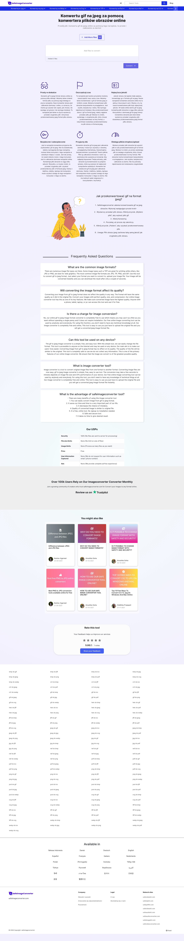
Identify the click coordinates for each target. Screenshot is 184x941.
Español (55, 856)
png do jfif (95, 774)
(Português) (82, 862)
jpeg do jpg (54, 733)
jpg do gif (94, 738)
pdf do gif (136, 759)
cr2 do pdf (54, 687)
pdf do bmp (95, 759)
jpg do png (13, 748)
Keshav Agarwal (60, 558)
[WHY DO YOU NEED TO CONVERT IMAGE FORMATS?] (92, 533)
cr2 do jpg (136, 687)
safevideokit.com (149, 897)
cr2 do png (95, 687)
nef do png (54, 759)
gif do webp (54, 702)
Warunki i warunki (84, 897)
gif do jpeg (13, 697)
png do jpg (13, 779)
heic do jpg (13, 713)
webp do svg (13, 830)
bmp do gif (13, 672)
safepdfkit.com (148, 905)
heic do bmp (95, 702)
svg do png (95, 805)
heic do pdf (137, 707)
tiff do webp (137, 815)
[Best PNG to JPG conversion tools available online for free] (60, 578)
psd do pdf (137, 789)
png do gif (12, 774)
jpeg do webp (55, 738)
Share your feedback (92, 651)
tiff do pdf (94, 815)
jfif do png (53, 723)
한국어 (106, 873)
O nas (113, 897)
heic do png (54, 713)
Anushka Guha (91, 558)
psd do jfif (136, 784)
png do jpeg (137, 774)
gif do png (136, 697)
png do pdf (95, 779)
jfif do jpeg (136, 718)
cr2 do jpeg (13, 687)
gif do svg (12, 702)
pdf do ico (12, 764)
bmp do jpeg (13, 677)
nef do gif (94, 748)
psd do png (95, 789)
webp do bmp (55, 820)
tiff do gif (53, 810)
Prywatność (82, 905)
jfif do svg (12, 728)
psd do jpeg (54, 789)
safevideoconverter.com (151, 924)
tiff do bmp (136, 805)
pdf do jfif (94, 764)
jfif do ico (94, 718)
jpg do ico (136, 738)
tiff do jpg (12, 815)
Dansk (82, 850)
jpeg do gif (54, 728)
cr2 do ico (136, 682)
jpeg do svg (95, 733)
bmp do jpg (137, 672)
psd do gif (12, 784)
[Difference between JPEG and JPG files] (60, 533)
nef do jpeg (54, 754)
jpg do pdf (136, 743)
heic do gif (136, 702)
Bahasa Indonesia (55, 850)
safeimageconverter (28, 930)
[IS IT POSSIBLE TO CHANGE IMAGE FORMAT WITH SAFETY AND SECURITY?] (123, 533)
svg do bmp (137, 794)
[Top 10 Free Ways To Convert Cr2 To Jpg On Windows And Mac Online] (123, 578)
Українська (106, 868)
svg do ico (54, 800)
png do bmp (95, 769)
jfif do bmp (13, 718)
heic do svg (95, 713)
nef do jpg (95, 754)
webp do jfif (95, 820)
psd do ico (54, 784)
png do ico (54, 774)
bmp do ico (95, 672)
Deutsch (106, 850)
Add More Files (90, 37)
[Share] (121, 3)
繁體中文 (82, 879)
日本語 (131, 873)
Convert (129, 66)
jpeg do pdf (137, 733)
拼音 (55, 879)
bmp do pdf (95, 677)
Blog (171, 3)
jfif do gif (53, 718)
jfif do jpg (12, 723)
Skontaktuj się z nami (118, 901)
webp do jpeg (137, 820)
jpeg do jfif (13, 733)
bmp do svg (137, 677)
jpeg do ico (95, 728)
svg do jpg (13, 805)
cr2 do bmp (54, 682)
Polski (55, 862)
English (131, 850)
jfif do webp (95, 723)
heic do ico (54, 707)
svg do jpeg (95, 800)
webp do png (96, 825)
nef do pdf (136, 754)
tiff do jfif (94, 810)
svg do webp (55, 805)
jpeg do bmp (137, 728)
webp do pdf (137, 825)
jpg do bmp (54, 743)
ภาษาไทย (82, 873)
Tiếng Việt (131, 862)
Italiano (107, 856)
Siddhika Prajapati (124, 605)
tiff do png (54, 815)
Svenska (106, 862)
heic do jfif (12, 707)
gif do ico (94, 692)
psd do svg (54, 794)
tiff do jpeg (136, 810)
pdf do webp (54, 769)
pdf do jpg (136, 764)
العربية (131, 868)
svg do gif (95, 794)
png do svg (54, 779)
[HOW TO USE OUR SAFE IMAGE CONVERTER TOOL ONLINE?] (92, 578)
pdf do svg (136, 769)
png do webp (137, 779)
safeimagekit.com (149, 920)
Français (82, 856)
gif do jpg (53, 697)
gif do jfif (136, 692)
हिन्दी (55, 873)
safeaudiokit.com (149, 912)
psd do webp (14, 794)
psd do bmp (95, 784)
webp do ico (13, 825)
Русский (82, 868)
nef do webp (13, 759)
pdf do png (13, 769)
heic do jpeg (95, 707)
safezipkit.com (148, 901)
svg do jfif (12, 800)
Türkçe (55, 868)
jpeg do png (13, 738)
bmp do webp (14, 682)
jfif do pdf (136, 723)
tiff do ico (12, 810)
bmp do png (54, 677)
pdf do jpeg (54, 764)
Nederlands (131, 856)
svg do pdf (136, 800)
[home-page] (20, 3)
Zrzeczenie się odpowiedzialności (90, 901)
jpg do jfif (12, 743)
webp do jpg (54, 825)
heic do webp (137, 713)
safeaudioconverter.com (151, 916)
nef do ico (136, 748)
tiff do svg (12, 820)
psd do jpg (13, 789)
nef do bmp (54, 748)
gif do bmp (54, 692)
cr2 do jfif (94, 682)
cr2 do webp (13, 692)
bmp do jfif (54, 672)
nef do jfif (12, 754)
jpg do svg (95, 743)
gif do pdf (94, 697)
